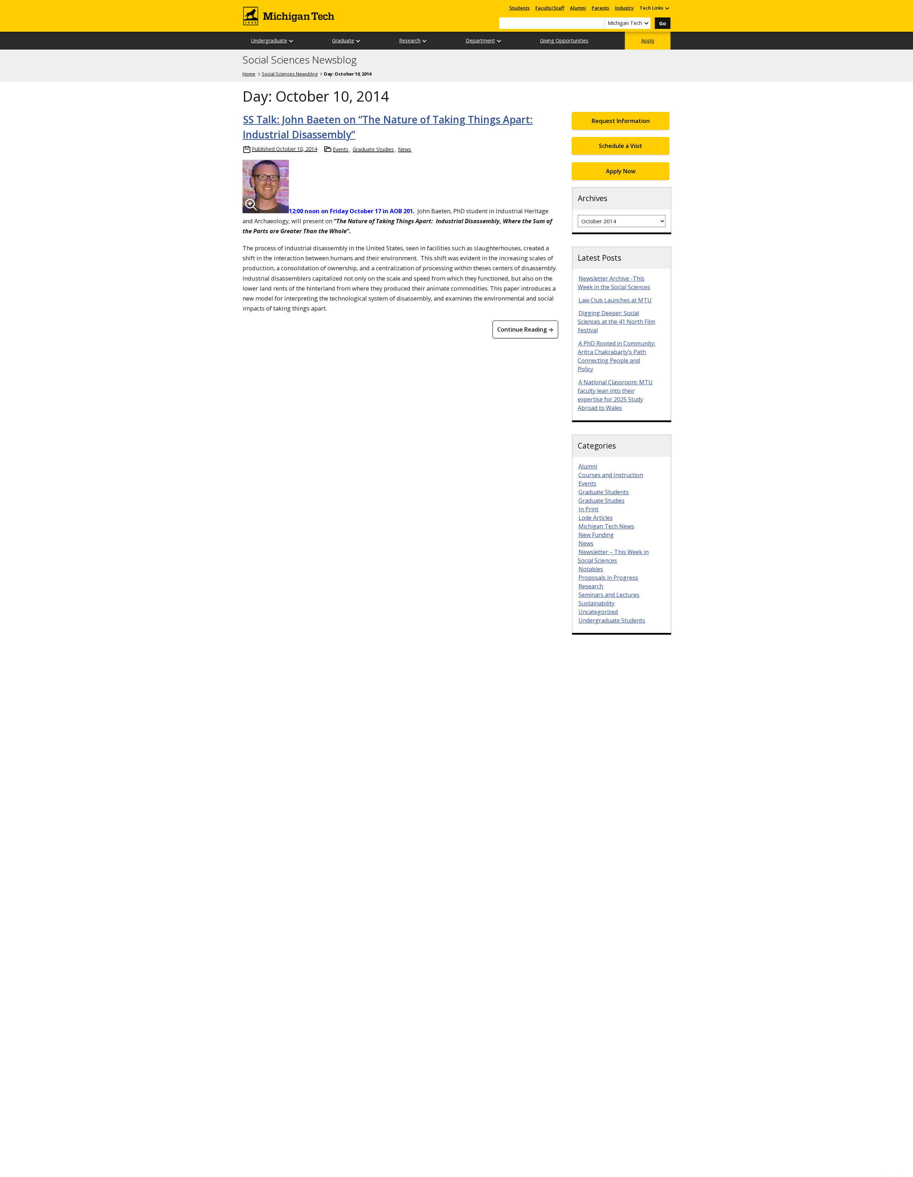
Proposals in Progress (608, 578)
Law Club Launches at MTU (615, 300)
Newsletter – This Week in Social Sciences (613, 556)
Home (249, 74)
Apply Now (621, 171)
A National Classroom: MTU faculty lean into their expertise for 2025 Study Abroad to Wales (615, 395)
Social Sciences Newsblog (300, 60)
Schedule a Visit (620, 146)
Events (340, 149)
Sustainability (596, 603)
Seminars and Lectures (608, 595)
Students (519, 8)
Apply (647, 40)
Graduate (343, 40)
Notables (590, 569)
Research (409, 40)
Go (662, 23)
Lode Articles (595, 518)
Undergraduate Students (611, 620)
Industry (624, 8)
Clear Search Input (599, 23)
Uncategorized (598, 612)
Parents (600, 8)
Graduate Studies (373, 149)
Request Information (621, 121)
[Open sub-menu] (666, 8)
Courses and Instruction (610, 475)
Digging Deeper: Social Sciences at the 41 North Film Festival (616, 321)
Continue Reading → (525, 329)
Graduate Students (603, 492)
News (404, 149)
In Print (588, 509)
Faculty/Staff (549, 8)
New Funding (596, 535)
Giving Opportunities (564, 40)
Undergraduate (269, 40)
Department (480, 40)
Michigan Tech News (606, 526)
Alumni (578, 8)
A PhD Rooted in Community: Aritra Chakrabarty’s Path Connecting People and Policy (616, 356)
